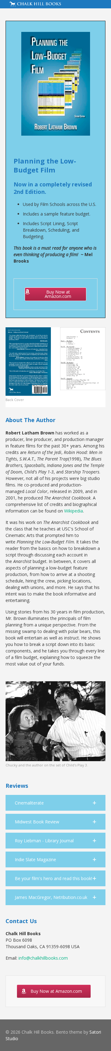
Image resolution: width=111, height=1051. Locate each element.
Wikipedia (73, 511)
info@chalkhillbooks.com (43, 958)
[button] (55, 803)
